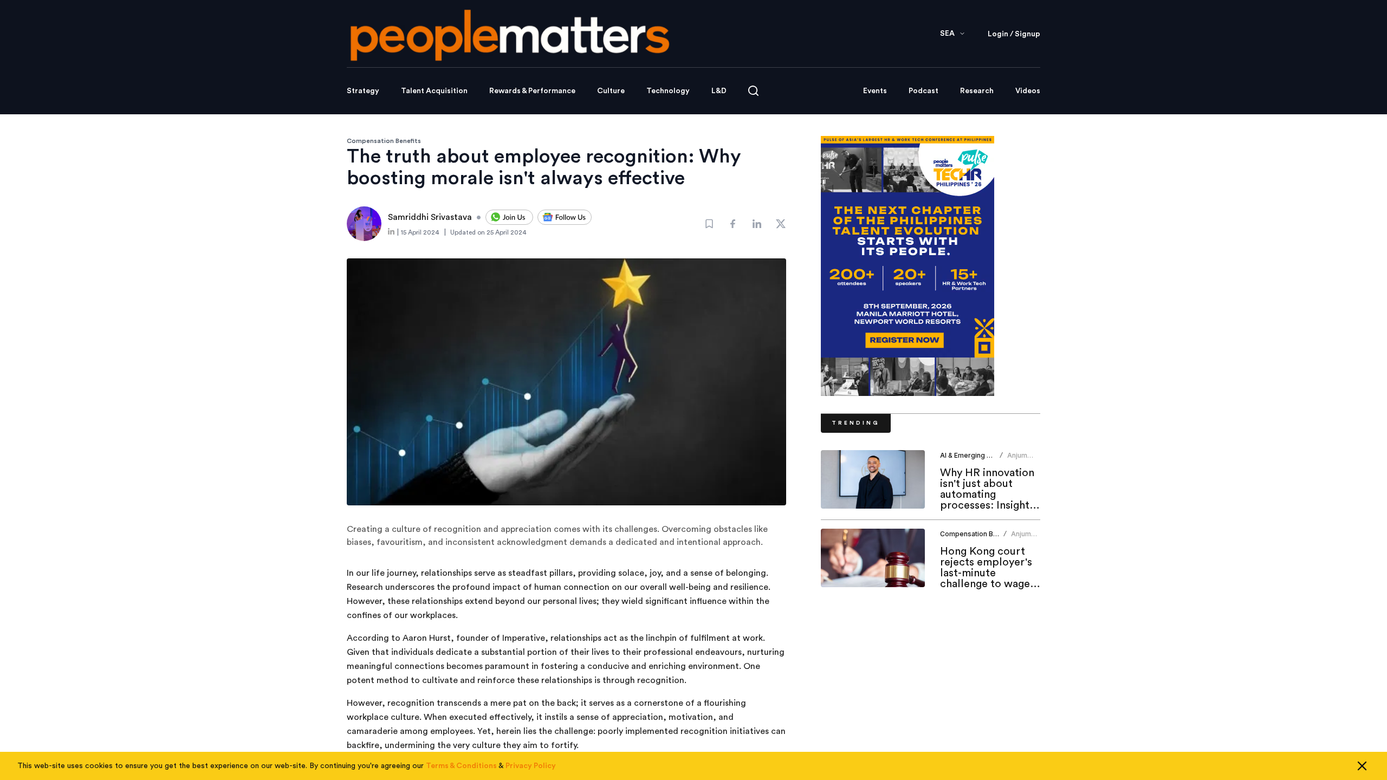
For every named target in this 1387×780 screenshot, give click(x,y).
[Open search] (753, 91)
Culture (611, 91)
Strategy (363, 91)
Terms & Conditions (461, 766)
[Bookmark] (709, 223)
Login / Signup (1014, 34)
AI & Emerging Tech (971, 455)
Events (875, 91)
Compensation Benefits (384, 141)
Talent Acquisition (434, 91)
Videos (1027, 91)
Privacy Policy (530, 766)
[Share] (733, 223)
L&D (719, 91)
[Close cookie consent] (1362, 766)
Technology (668, 91)
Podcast (923, 91)
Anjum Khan (1017, 459)
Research (977, 91)
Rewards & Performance (532, 91)
